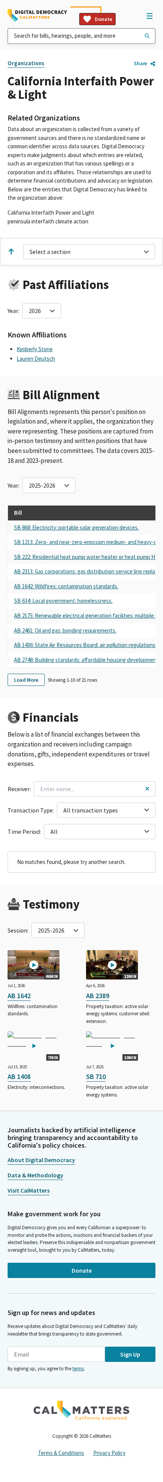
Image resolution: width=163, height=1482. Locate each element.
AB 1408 (19, 1076)
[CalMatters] (81, 1410)
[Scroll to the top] (11, 251)
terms (78, 1368)
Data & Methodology (35, 1175)
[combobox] (81, 36)
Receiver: (19, 789)
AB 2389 (97, 995)
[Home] (37, 15)
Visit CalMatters (29, 1190)
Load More (26, 679)
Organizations (26, 63)
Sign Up (130, 1354)
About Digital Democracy (41, 1160)
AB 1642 (19, 995)
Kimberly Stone (35, 349)
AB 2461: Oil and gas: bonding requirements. (65, 630)
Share (140, 63)
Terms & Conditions (61, 1452)
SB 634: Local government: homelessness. (63, 600)
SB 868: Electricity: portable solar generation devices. (76, 527)
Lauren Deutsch (36, 358)
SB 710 (96, 1076)
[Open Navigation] (149, 16)
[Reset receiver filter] (147, 788)
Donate (103, 19)
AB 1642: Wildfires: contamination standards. (66, 586)
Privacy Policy (109, 1452)
